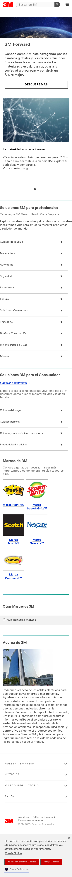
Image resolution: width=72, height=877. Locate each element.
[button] (16, 869)
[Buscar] (57, 4)
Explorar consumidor (13, 383)
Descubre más (36, 84)
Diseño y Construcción (13, 333)
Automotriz (6, 264)
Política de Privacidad (43, 817)
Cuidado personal (10, 422)
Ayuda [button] (10, 796)
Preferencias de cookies (30, 820)
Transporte (6, 322)
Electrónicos (7, 287)
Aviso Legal (24, 817)
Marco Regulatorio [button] (22, 785)
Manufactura (7, 253)
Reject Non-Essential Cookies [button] (22, 862)
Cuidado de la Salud (11, 242)
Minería (4, 356)
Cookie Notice (13, 853)
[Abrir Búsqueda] (67, 4)
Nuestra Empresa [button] (19, 763)
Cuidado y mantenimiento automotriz (21, 433)
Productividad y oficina (13, 444)
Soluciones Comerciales (14, 310)
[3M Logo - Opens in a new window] (8, 4)
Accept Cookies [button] (51, 862)
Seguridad (6, 276)
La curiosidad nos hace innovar (24, 149)
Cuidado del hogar (10, 410)
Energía (4, 299)
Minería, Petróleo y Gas (13, 345)
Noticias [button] (12, 774)
